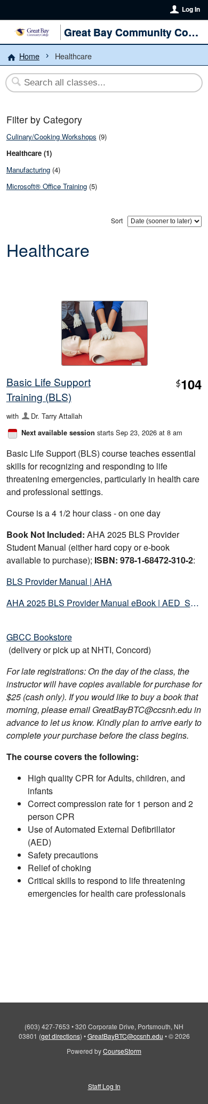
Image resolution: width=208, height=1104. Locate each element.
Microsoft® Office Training (46, 186)
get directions (60, 1035)
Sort (117, 220)
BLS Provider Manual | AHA (59, 581)
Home (29, 55)
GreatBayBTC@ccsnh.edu (125, 1035)
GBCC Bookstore (39, 637)
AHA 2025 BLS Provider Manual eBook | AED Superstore (104, 603)
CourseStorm (122, 1050)
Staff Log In (104, 1086)
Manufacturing (28, 170)
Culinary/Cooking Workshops (51, 136)
